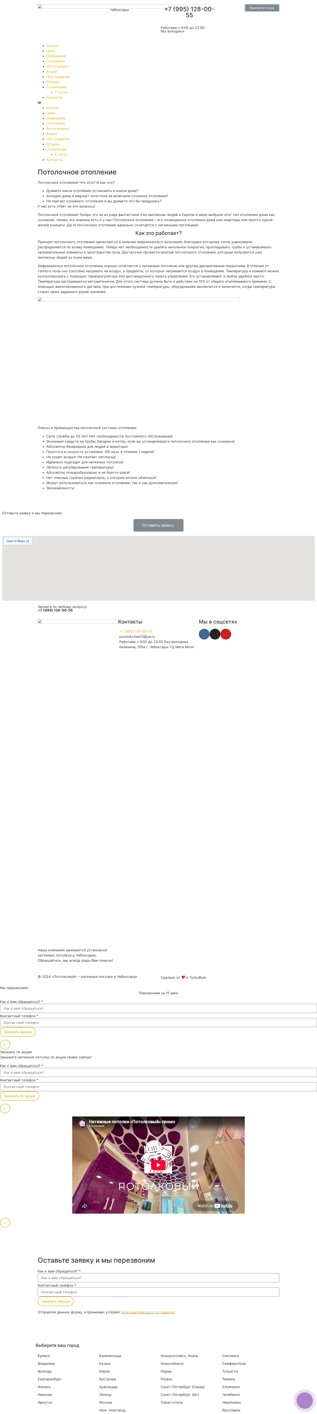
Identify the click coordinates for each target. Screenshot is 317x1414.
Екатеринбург (49, 1379)
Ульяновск (231, 1387)
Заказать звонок (18, 1032)
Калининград (110, 1356)
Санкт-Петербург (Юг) (180, 1394)
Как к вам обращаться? (21, 1001)
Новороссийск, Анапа (179, 1356)
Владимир (46, 1363)
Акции (51, 71)
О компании (56, 87)
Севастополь (172, 1402)
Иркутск (45, 1402)
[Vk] (204, 634)
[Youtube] (225, 634)
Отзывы (53, 82)
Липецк (105, 1394)
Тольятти (230, 1371)
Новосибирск (172, 1363)
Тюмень (228, 1379)
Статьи (61, 92)
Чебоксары (119, 10)
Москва (105, 1402)
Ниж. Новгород (112, 1410)
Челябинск (231, 1394)
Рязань (166, 1379)
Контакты (54, 97)
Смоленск (230, 1356)
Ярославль (231, 1410)
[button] (262, 7)
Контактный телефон (19, 1016)
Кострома (107, 1379)
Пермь (166, 1371)
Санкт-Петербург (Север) (183, 1387)
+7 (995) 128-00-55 (189, 12)
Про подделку (58, 76)
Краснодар (108, 1387)
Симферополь (234, 1363)
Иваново (45, 1394)
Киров (104, 1371)
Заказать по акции (19, 1096)
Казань (105, 1363)
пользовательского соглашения (148, 1312)
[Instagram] (215, 634)
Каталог (53, 45)
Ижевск (44, 1387)
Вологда (45, 1371)
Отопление (55, 61)
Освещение (56, 56)
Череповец (231, 1402)
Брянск (44, 1356)
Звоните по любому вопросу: (63, 608)
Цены (50, 51)
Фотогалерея (57, 66)
